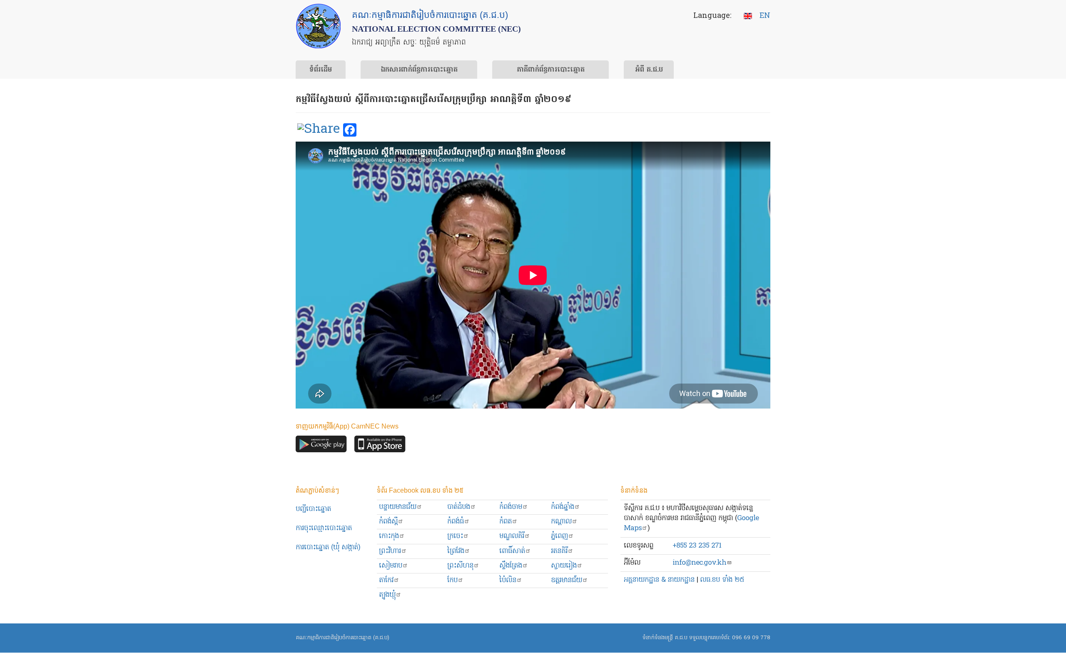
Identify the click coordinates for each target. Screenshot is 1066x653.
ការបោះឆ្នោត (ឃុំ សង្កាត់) (328, 547)
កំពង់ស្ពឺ (388, 521)
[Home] (318, 26)
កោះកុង (389, 536)
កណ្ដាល (561, 521)
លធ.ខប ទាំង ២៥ (722, 580)
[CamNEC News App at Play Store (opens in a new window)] (321, 446)
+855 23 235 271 (696, 546)
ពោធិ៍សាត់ (512, 551)
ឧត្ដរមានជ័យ (566, 580)
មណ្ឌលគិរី (511, 536)
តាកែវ (386, 580)
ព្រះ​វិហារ (390, 551)
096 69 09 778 (751, 638)
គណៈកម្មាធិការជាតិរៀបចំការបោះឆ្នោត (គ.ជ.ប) (342, 638)
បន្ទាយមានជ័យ (397, 507)
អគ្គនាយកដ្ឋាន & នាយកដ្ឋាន (659, 580)
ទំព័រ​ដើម (320, 70)
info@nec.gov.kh (699, 563)
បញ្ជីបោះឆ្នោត (313, 509)
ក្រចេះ (455, 536)
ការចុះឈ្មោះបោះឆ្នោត (324, 528)
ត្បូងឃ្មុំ (387, 595)
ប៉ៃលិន (507, 580)
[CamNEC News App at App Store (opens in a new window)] (380, 446)
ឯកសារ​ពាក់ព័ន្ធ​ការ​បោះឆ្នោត (419, 70)
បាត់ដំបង (458, 507)
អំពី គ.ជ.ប (649, 70)
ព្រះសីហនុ (460, 566)
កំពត (505, 521)
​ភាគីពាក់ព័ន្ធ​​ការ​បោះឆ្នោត (551, 70)
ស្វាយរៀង (564, 566)
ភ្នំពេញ (559, 536)
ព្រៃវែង (455, 551)
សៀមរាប (390, 566)
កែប (452, 580)
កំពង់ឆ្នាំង (562, 507)
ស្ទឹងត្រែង (510, 566)
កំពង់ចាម (510, 507)
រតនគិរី (559, 551)
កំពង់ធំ (455, 521)
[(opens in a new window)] (318, 130)
